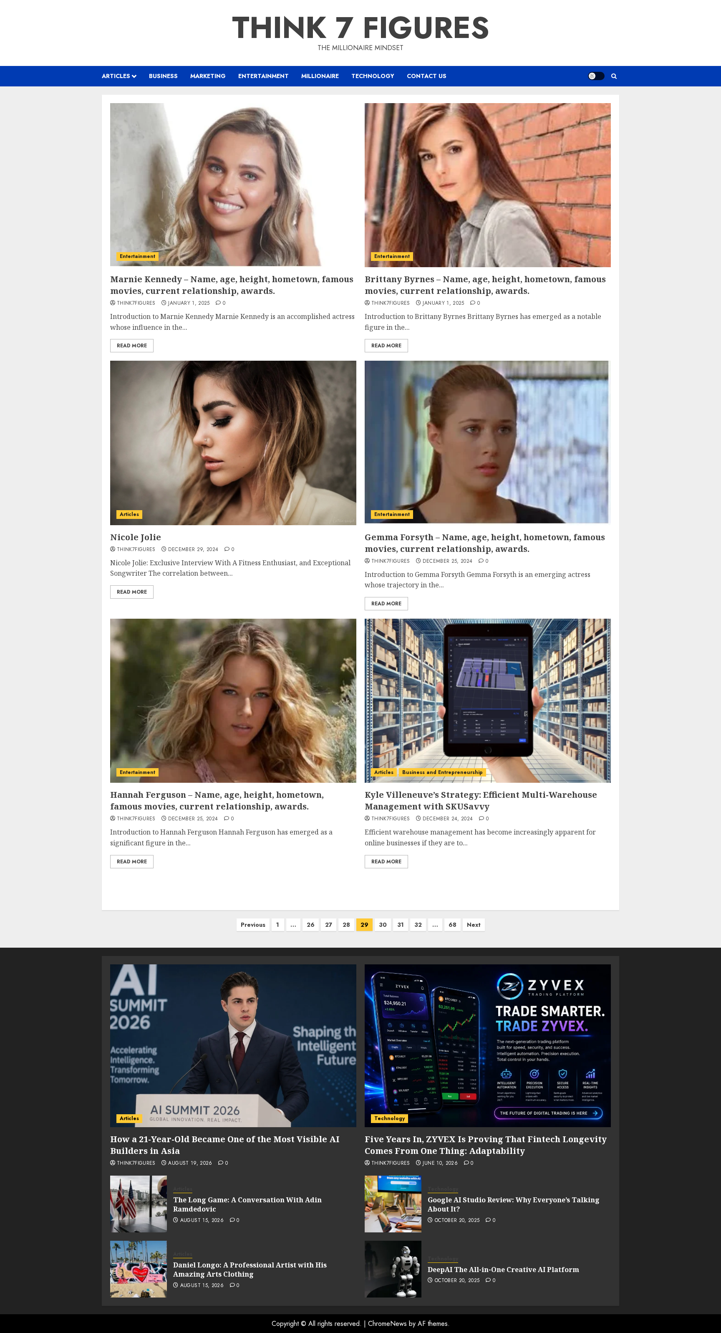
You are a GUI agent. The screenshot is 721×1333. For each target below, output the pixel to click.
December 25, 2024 (447, 561)
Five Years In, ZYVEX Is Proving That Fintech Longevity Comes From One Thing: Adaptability (486, 1144)
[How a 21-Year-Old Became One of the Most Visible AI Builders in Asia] (233, 1045)
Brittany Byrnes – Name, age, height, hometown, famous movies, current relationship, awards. (485, 284)
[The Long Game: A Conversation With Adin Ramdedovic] (138, 1204)
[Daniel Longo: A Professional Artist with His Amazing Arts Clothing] (138, 1269)
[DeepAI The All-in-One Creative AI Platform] (393, 1269)
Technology (372, 76)
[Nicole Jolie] (233, 443)
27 (328, 925)
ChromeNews (387, 1323)
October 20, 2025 (457, 1220)
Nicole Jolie (135, 537)
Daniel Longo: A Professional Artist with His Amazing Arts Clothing (250, 1269)
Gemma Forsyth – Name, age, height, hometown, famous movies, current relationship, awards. (485, 542)
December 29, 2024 (193, 549)
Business (163, 76)
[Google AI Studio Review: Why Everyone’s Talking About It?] (393, 1204)
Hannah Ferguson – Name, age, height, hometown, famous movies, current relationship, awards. (217, 800)
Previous (253, 925)
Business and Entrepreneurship (442, 772)
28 (346, 925)
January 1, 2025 (188, 303)
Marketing (208, 76)
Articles (116, 76)
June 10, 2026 (440, 1163)
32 (418, 925)
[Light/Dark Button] (596, 76)
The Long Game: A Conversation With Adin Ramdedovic (247, 1204)
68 (452, 925)
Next (474, 925)
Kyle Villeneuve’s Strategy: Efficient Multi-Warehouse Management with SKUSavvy (481, 800)
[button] (614, 76)
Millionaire (320, 76)
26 (311, 925)
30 (383, 925)
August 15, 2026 (202, 1220)
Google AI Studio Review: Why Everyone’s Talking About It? (514, 1204)
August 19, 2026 (190, 1163)
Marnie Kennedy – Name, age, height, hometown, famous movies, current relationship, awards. (231, 284)
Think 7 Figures (360, 27)
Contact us (426, 76)
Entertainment (263, 76)
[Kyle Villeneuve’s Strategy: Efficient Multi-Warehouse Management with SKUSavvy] (488, 701)
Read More (132, 345)
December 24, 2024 (448, 819)
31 (400, 925)
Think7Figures (136, 303)
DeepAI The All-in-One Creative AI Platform (503, 1269)
